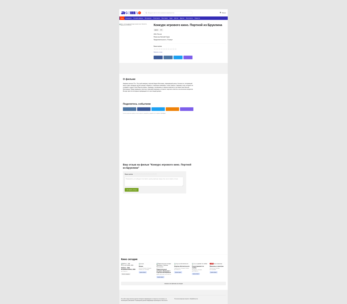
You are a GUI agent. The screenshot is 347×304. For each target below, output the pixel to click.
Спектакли (156, 18)
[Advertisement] (173, 4)
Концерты (128, 18)
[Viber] (187, 57)
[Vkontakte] (168, 57)
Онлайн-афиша (138, 18)
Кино (122, 18)
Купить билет (143, 272)
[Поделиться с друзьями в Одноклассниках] (172, 109)
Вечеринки (148, 18)
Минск (224, 13)
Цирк (171, 18)
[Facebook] (158, 57)
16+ (161, 30)
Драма (156, 30)
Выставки (165, 18)
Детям (176, 18)
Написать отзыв (158, 52)
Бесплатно (189, 18)
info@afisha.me (194, 298)
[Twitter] (178, 57)
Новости (197, 18)
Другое (182, 18)
